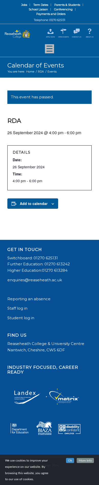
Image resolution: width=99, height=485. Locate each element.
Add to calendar (33, 203)
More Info (85, 460)
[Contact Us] (76, 31)
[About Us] (89, 31)
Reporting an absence (29, 298)
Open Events (63, 37)
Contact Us (76, 37)
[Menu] (49, 50)
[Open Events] (63, 31)
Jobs (24, 5)
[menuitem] (24, 5)
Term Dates (40, 5)
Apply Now (50, 37)
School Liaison (38, 9)
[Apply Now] (50, 31)
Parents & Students (67, 5)
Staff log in (17, 308)
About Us (90, 37)
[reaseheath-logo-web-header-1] (17, 34)
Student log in (21, 317)
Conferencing (63, 9)
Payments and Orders (50, 14)
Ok (70, 460)
